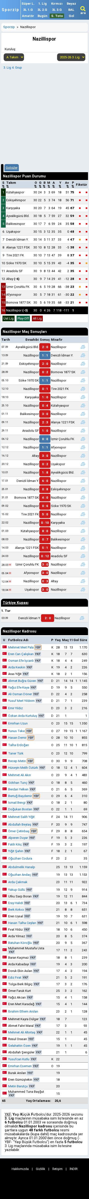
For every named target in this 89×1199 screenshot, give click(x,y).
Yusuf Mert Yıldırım (21, 701)
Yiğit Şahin (15, 851)
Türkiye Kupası (15, 603)
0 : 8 (45, 489)
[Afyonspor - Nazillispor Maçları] (83, 572)
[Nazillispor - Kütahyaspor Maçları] (83, 405)
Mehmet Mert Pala (21, 647)
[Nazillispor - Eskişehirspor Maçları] (83, 489)
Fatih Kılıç (15, 844)
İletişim (57, 1169)
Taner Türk (15, 753)
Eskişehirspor (16, 200)
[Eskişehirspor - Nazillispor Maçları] (83, 363)
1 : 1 (45, 355)
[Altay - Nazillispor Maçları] (83, 455)
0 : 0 (45, 439)
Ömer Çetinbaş (18, 831)
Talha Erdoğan (18, 745)
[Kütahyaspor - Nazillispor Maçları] (83, 531)
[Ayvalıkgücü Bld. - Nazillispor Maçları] (83, 347)
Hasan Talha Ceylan (22, 923)
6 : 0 (45, 481)
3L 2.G (42, 10)
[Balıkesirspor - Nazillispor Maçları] (83, 413)
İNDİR (74, 1169)
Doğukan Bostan (20, 809)
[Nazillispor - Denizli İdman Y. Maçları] (83, 355)
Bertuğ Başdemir (20, 796)
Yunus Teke (16, 731)
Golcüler (12, 167)
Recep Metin (17, 761)
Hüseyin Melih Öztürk (23, 767)
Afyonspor (13, 294)
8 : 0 (45, 531)
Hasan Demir (17, 737)
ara (83, 13)
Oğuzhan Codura (20, 858)
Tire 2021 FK (15, 255)
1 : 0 (45, 397)
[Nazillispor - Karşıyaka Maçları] (83, 522)
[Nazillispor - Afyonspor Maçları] (83, 447)
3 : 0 (45, 414)
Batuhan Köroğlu (20, 943)
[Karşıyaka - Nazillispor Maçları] (83, 397)
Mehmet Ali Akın (19, 775)
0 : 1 (45, 389)
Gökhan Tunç (17, 782)
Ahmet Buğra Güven (22, 681)
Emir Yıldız (15, 708)
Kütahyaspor (15, 192)
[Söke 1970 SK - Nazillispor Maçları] (83, 380)
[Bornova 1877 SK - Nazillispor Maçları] (83, 497)
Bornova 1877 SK (18, 302)
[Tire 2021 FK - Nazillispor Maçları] (83, 514)
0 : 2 (45, 372)
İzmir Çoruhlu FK (17, 287)
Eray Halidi (15, 903)
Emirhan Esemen (20, 1066)
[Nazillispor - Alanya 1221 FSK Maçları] (83, 422)
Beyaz (71, 3)
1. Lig (42, 3)
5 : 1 (45, 548)
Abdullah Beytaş (19, 824)
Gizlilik (40, 1169)
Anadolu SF (14, 271)
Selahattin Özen (19, 1045)
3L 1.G (28, 10)
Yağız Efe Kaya (18, 687)
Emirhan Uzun (18, 723)
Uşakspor (13, 231)
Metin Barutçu (18, 1086)
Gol (71, 16)
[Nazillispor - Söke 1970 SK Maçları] (83, 505)
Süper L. (28, 3)
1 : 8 (45, 472)
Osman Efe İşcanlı (21, 660)
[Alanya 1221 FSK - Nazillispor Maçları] (83, 547)
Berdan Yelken (18, 789)
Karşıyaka (13, 208)
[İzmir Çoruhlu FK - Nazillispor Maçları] (83, 564)
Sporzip (10, 10)
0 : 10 (45, 522)
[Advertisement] (44, 116)
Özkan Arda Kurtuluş (22, 716)
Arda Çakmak (17, 882)
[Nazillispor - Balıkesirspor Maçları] (83, 539)
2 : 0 (45, 347)
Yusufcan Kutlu (18, 1059)
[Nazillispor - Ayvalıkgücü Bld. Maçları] (83, 472)
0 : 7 (45, 539)
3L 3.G (57, 10)
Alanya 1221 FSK (18, 247)
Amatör (28, 16)
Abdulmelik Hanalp (21, 867)
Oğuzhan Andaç (19, 874)
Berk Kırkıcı (16, 909)
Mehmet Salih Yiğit (21, 817)
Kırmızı (57, 3)
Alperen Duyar (18, 838)
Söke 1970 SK (16, 263)
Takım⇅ (11, 184)
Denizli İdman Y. (17, 239)
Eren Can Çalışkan (21, 654)
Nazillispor (17, 310)
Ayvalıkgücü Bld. (17, 216)
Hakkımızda (20, 1169)
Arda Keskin (16, 667)
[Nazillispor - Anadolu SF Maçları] (83, 556)
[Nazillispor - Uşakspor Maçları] (83, 464)
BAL (71, 10)
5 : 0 (45, 514)
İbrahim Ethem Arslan (23, 1011)
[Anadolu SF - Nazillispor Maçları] (83, 430)
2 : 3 (45, 422)
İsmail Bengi (16, 802)
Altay (13, 279)
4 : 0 (45, 497)
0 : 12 (45, 556)
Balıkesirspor (15, 224)
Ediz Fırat (14, 977)
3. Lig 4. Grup (12, 67)
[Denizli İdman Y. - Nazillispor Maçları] (83, 480)
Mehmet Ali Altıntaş (21, 1032)
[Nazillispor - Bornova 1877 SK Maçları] (83, 372)
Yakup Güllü (16, 890)
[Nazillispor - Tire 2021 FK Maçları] (83, 388)
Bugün (42, 16)
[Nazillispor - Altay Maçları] (83, 581)
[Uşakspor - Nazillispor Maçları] (83, 589)
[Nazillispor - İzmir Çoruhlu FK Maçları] (83, 439)
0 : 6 (45, 506)
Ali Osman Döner (20, 694)
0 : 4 (45, 405)
